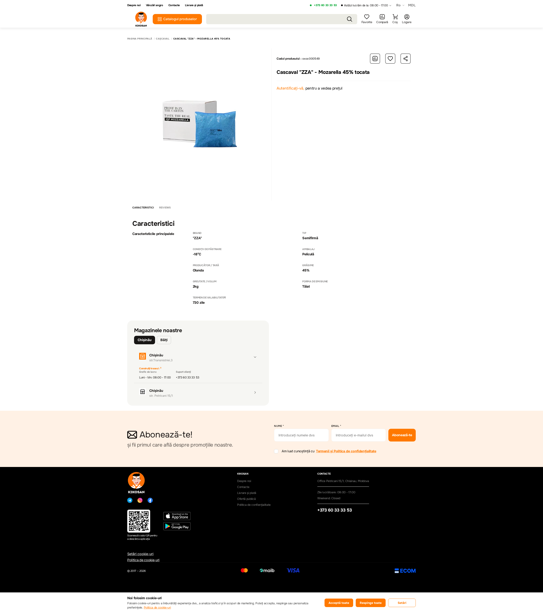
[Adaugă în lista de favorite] (390, 58)
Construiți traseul (149, 368)
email (336, 426)
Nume (279, 426)
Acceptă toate (339, 603)
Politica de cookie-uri (143, 560)
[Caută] (349, 19)
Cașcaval (162, 39)
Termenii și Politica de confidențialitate (346, 451)
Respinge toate (371, 603)
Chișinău (144, 340)
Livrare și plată (194, 5)
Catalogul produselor (180, 19)
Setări (402, 603)
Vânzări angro (154, 5)
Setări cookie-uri (140, 554)
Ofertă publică (246, 499)
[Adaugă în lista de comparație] (375, 58)
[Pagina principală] (141, 19)
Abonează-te (402, 435)
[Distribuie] (405, 58)
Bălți (164, 340)
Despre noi (134, 5)
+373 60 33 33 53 (325, 5)
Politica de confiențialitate (254, 505)
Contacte (174, 5)
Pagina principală (139, 39)
